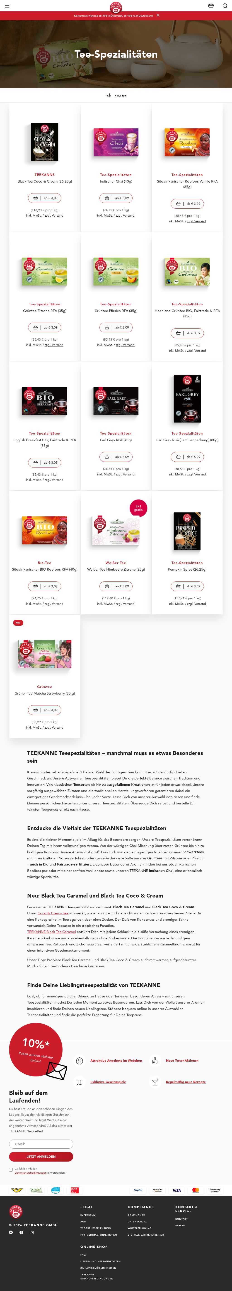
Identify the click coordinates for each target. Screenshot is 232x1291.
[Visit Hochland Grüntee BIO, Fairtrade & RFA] (187, 296)
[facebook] (21, 1232)
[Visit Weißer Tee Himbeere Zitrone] (116, 552)
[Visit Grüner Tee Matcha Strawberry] (45, 676)
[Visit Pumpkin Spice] (187, 552)
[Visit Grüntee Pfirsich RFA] (116, 296)
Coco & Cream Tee (53, 913)
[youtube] (11, 1232)
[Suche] (225, 5)
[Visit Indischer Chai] (116, 167)
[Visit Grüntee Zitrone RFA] (45, 296)
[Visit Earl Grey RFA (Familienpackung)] (187, 426)
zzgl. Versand (54, 215)
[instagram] (32, 1232)
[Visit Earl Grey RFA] (116, 426)
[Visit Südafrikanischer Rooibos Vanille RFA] (187, 167)
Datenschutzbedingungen (31, 1172)
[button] (7, 5)
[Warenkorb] (211, 5)
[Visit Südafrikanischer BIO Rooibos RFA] (45, 552)
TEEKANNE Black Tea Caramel (51, 932)
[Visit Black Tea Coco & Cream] (45, 167)
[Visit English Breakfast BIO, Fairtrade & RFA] (45, 426)
